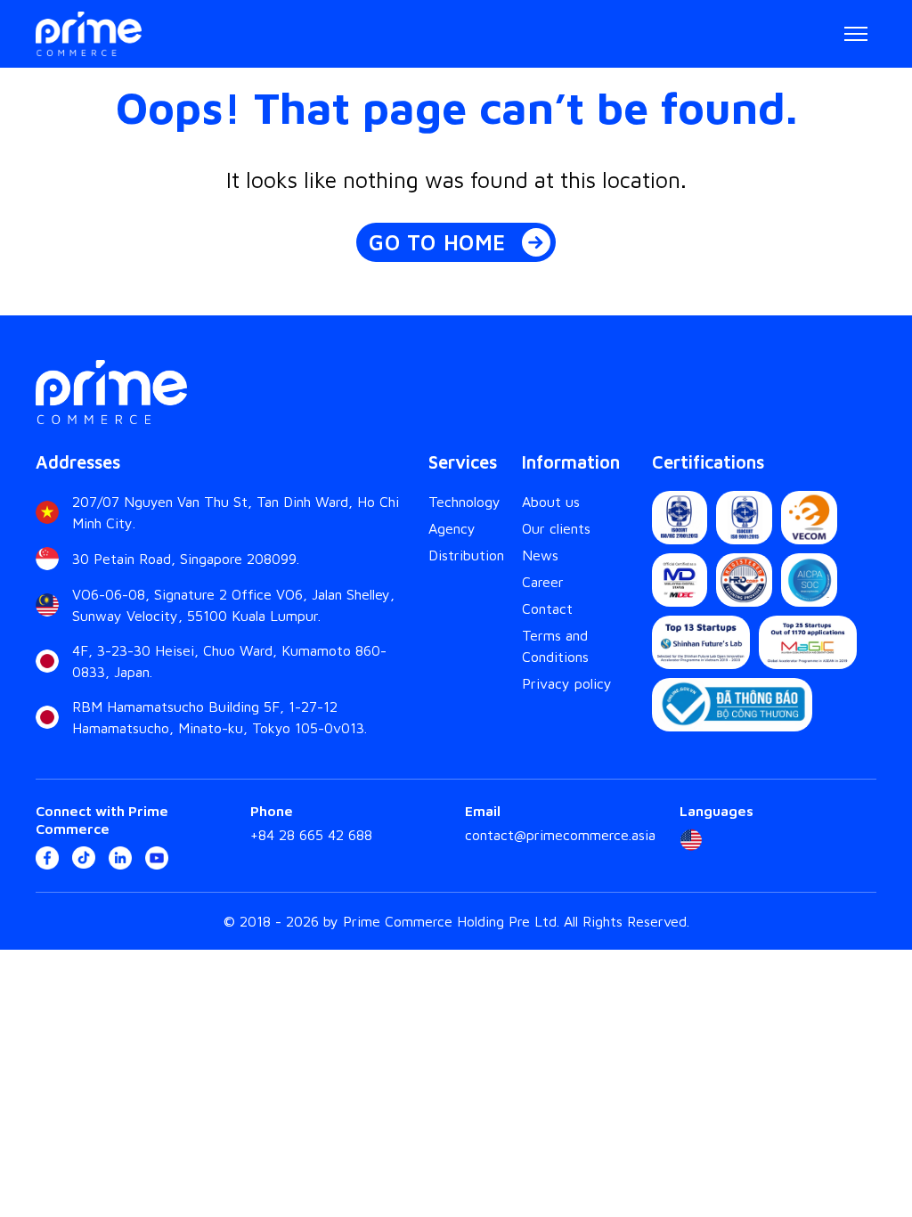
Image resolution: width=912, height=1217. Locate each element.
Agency (452, 528)
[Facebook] (47, 858)
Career (543, 582)
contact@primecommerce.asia (560, 835)
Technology (464, 502)
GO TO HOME (437, 242)
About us (551, 502)
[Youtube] (156, 858)
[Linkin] (120, 858)
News (540, 555)
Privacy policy (567, 683)
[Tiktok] (83, 857)
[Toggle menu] (855, 34)
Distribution (466, 555)
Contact (547, 608)
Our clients (556, 528)
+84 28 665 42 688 (311, 835)
